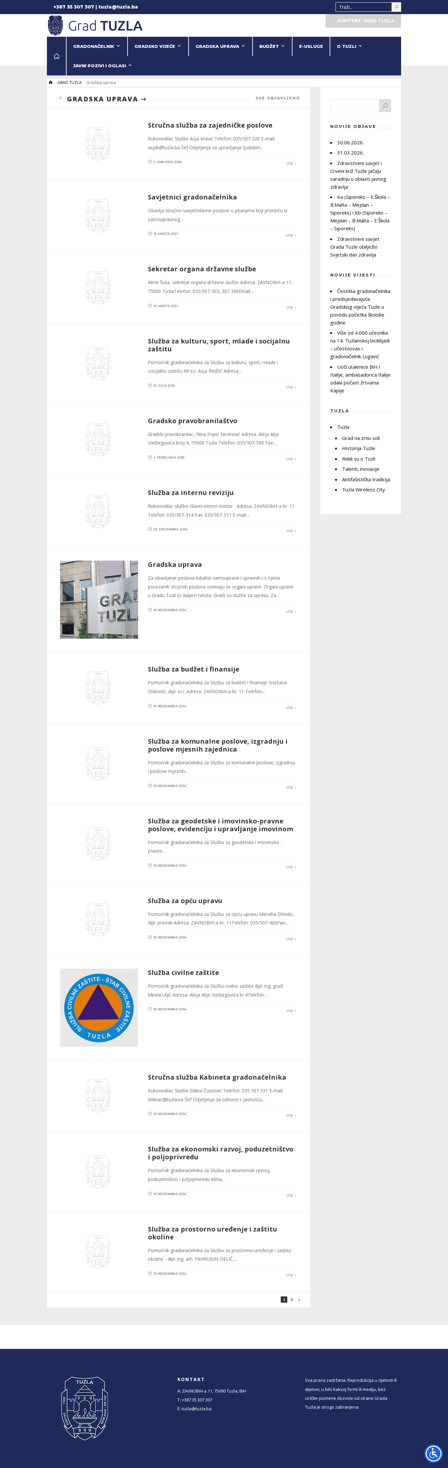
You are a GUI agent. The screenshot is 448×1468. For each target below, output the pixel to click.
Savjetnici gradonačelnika (192, 197)
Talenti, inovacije (360, 468)
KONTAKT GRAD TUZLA (366, 21)
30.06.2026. (350, 142)
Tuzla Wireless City (363, 489)
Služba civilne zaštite (183, 972)
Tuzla (343, 427)
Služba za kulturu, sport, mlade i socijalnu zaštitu (219, 345)
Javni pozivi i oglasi (99, 65)
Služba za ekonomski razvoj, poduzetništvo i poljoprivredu (221, 1153)
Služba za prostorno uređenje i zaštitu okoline (212, 1233)
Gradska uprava (217, 46)
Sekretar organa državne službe (202, 268)
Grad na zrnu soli (361, 438)
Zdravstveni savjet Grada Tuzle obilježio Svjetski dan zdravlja (354, 247)
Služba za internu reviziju (191, 492)
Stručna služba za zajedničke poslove (210, 125)
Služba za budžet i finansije (193, 669)
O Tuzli (346, 46)
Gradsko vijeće (154, 46)
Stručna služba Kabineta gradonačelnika (217, 1077)
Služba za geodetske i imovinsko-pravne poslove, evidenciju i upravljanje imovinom (220, 825)
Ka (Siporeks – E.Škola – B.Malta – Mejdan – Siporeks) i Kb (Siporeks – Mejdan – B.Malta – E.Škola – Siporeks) (360, 213)
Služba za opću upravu (185, 900)
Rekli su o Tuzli (358, 458)
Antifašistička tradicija (366, 479)
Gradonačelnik (93, 46)
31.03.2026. (350, 152)
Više (290, 163)
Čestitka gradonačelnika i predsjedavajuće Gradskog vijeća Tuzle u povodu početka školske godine (360, 307)
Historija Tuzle (358, 448)
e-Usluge (311, 46)
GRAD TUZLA (69, 82)
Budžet (269, 46)
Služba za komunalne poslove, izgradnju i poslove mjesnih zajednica (218, 745)
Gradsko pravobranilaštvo (192, 420)
